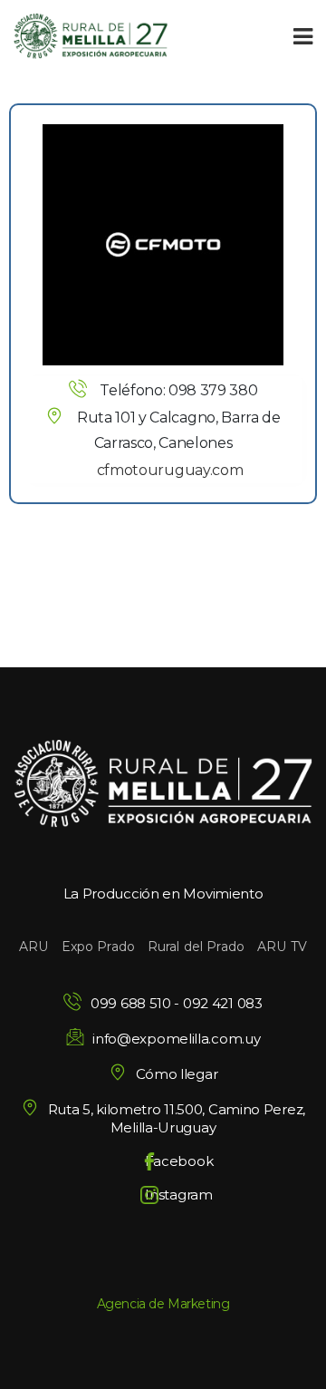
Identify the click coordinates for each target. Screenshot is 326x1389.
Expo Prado (98, 946)
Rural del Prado (196, 946)
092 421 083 (223, 1003)
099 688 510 (131, 1003)
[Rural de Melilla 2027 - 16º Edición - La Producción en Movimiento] (91, 36)
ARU (33, 946)
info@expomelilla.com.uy (176, 1038)
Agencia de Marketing (163, 1304)
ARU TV (282, 946)
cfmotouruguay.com (170, 470)
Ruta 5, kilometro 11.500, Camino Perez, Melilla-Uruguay (176, 1118)
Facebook (179, 1161)
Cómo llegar (176, 1074)
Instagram (178, 1194)
